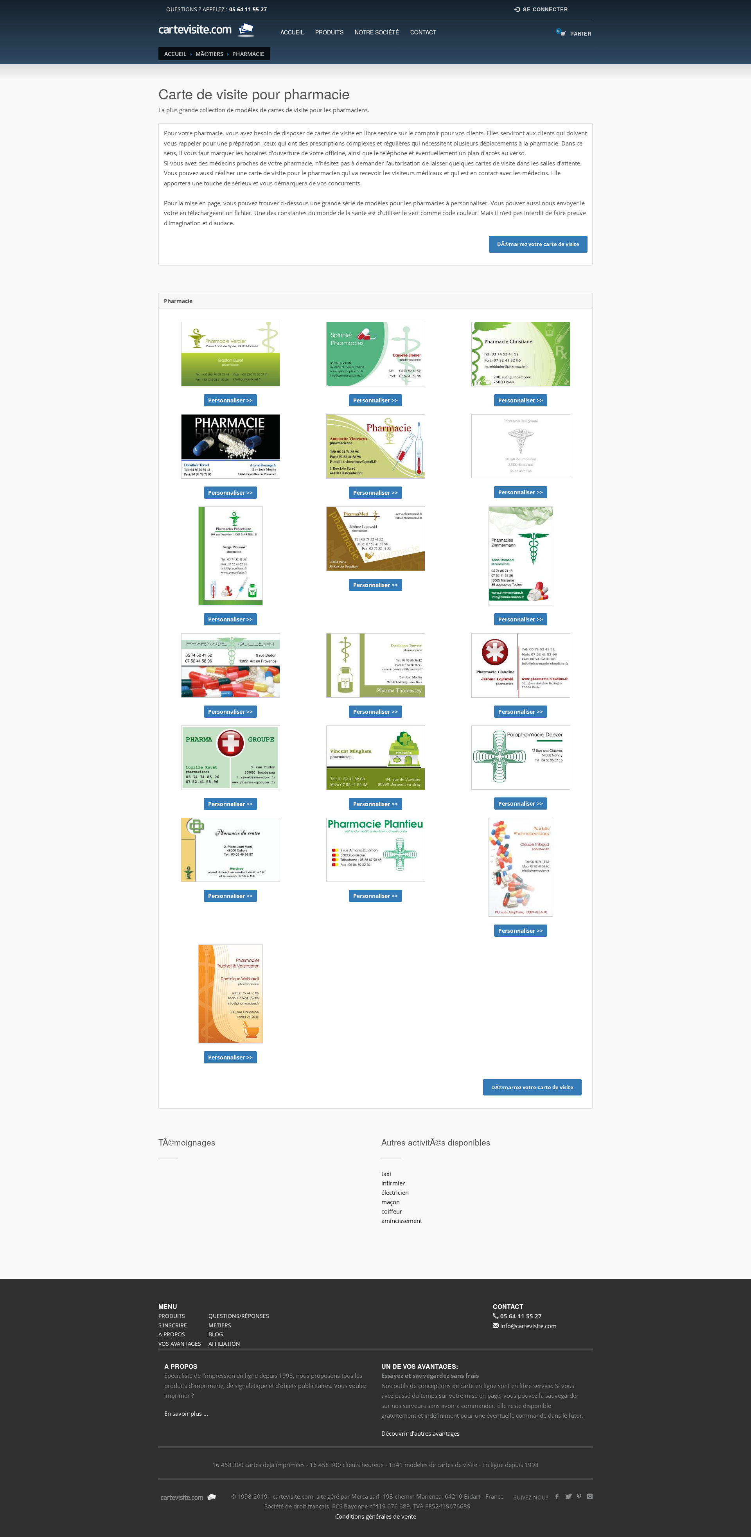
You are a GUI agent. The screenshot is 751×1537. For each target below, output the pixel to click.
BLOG (215, 1334)
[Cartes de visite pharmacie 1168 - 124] (375, 354)
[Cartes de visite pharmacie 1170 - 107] (520, 665)
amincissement (401, 1221)
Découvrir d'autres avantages (420, 1433)
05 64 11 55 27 (248, 9)
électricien (395, 1192)
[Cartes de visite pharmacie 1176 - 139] (230, 354)
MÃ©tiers (209, 53)
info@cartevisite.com (528, 1326)
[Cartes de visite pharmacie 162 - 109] (520, 446)
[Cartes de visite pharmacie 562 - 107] (375, 850)
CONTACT (423, 32)
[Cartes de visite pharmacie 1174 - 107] (230, 665)
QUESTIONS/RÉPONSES (238, 1316)
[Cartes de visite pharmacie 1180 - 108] (521, 555)
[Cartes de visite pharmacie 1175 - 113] (375, 446)
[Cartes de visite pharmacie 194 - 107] (520, 757)
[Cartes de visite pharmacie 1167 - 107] (375, 757)
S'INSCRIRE (172, 1325)
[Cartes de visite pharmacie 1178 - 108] (375, 538)
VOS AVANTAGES (179, 1343)
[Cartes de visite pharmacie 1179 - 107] (230, 993)
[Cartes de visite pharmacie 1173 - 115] (230, 446)
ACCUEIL (292, 32)
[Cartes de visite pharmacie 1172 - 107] (375, 665)
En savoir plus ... (186, 1413)
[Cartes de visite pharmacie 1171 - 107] (521, 867)
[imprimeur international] (207, 30)
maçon (390, 1202)
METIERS (219, 1325)
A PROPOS (171, 1334)
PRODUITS (329, 32)
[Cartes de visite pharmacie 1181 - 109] (230, 555)
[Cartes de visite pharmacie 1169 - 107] (230, 757)
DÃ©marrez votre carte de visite (538, 244)
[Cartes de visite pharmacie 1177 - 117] (520, 354)
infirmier (393, 1183)
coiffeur (391, 1211)
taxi (386, 1174)
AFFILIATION (224, 1343)
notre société (377, 32)
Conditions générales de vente (375, 1516)
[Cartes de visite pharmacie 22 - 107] (230, 850)
